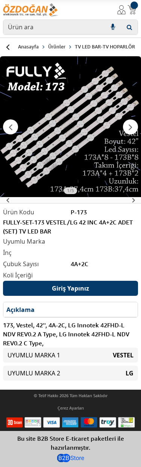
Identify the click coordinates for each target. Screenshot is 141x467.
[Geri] (7, 47)
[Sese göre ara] (113, 27)
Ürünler (56, 46)
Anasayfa (28, 46)
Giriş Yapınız (70, 288)
